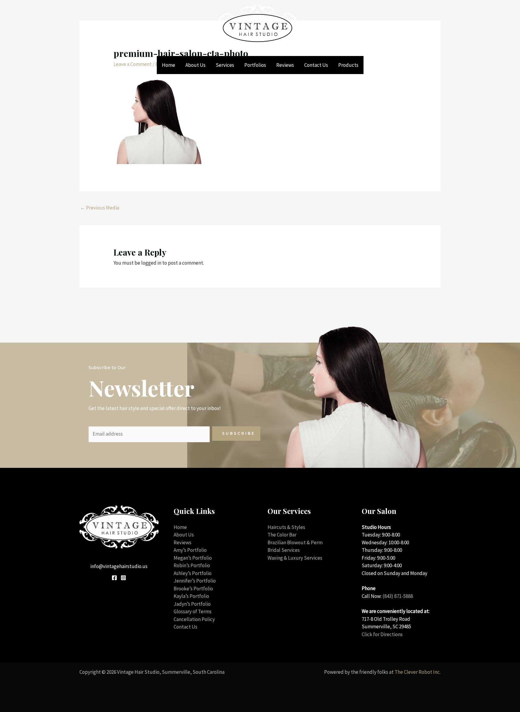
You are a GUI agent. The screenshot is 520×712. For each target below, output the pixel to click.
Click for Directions (382, 634)
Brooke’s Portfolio (193, 588)
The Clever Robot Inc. (418, 672)
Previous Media (99, 207)
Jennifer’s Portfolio (195, 580)
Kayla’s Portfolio (191, 596)
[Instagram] (123, 577)
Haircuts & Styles (286, 527)
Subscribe (238, 433)
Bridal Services (284, 550)
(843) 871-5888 (397, 596)
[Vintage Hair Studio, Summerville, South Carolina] (257, 27)
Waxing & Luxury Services (295, 558)
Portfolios (255, 65)
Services (225, 65)
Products (348, 65)
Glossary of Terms (193, 611)
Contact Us (316, 65)
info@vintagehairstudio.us (118, 566)
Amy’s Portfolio (190, 550)
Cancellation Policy (194, 619)
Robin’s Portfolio (192, 565)
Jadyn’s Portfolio (192, 604)
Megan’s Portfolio (193, 558)
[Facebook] (114, 577)
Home (168, 65)
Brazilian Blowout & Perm (295, 542)
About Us (195, 65)
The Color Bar (282, 534)
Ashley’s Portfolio (193, 573)
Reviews (285, 65)
